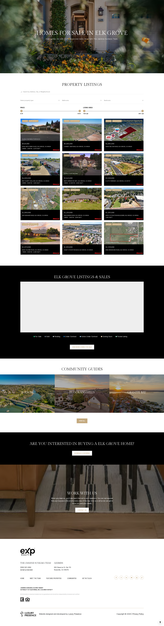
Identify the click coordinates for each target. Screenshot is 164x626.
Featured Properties (54, 578)
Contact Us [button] (82, 510)
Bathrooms (65, 100)
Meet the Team (35, 578)
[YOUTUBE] (131, 577)
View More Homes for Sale (82, 347)
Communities (71, 578)
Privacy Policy (138, 614)
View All (82, 421)
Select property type (26, 100)
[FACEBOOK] (116, 577)
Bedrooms (107, 100)
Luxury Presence (74, 614)
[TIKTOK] (142, 577)
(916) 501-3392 (25, 567)
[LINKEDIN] (126, 577)
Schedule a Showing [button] (82, 453)
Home (22, 578)
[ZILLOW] (137, 577)
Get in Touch (87, 578)
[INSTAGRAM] (121, 577)
